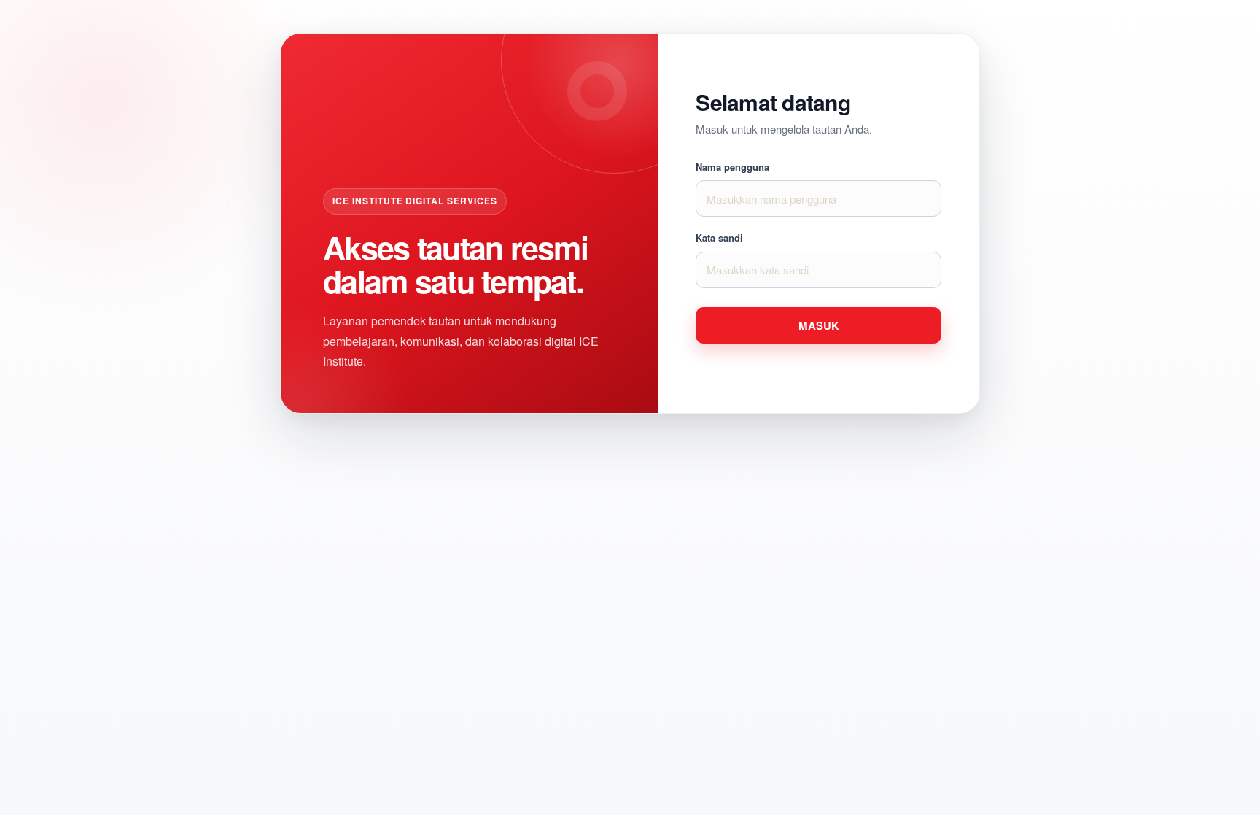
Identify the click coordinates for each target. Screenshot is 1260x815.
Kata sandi (719, 237)
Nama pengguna (732, 167)
